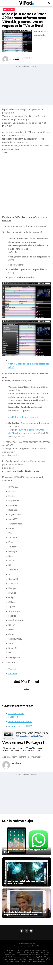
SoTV (15, 757)
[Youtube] (31, 931)
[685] (26, 300)
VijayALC (12, 669)
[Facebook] (22, 931)
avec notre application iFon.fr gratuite (20, 471)
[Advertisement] (26, 183)
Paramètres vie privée (26, 944)
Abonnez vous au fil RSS (20, 726)
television (36, 757)
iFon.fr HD (7, 126)
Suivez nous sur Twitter (20, 721)
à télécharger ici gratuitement (23, 417)
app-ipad (7, 757)
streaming (24, 757)
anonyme (13, 673)
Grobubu (16, 60)
